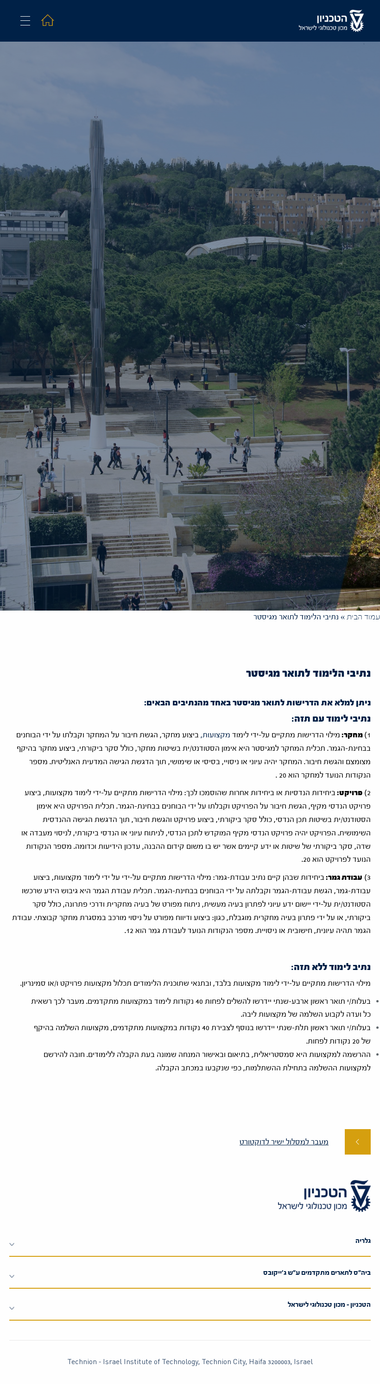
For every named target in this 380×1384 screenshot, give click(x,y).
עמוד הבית (363, 616)
